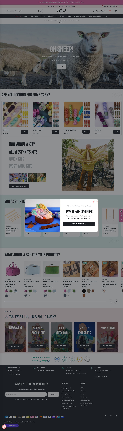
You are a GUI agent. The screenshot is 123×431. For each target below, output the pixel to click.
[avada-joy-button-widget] (4, 426)
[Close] (95, 202)
